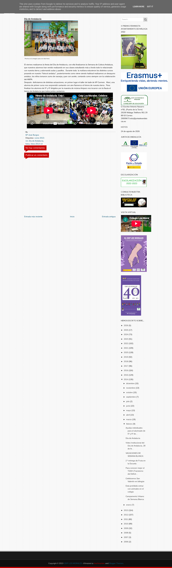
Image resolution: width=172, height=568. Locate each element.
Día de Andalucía (36, 141)
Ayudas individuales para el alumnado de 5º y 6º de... (135, 431)
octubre (129, 392)
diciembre (130, 383)
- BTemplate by (93, 563)
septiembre (131, 397)
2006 (126, 542)
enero (129, 505)
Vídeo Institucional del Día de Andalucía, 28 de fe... (135, 446)
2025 (126, 330)
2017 (126, 366)
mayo (128, 410)
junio (128, 406)
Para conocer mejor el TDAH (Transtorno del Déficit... (135, 471)
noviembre (131, 388)
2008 (126, 533)
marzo (129, 419)
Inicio (72, 216)
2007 (126, 537)
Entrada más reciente (33, 216)
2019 (126, 357)
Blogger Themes (116, 563)
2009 (126, 528)
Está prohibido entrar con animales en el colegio (135, 489)
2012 (126, 515)
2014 (126, 379)
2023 (126, 339)
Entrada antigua (109, 216)
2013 (126, 510)
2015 (126, 375)
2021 (126, 348)
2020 (126, 352)
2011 (126, 519)
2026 (126, 325)
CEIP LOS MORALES (73, 563)
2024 (126, 334)
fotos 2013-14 (37, 144)
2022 (126, 343)
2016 (126, 370)
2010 (126, 524)
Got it (150, 7)
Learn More (138, 7)
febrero (129, 424)
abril (128, 415)
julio (128, 401)
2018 (126, 361)
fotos (28, 144)
